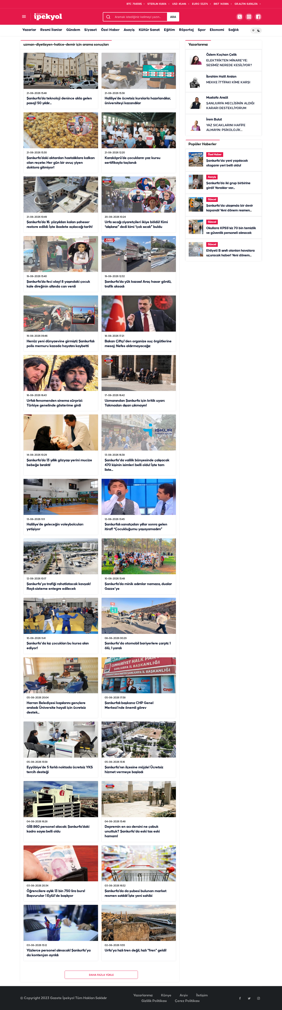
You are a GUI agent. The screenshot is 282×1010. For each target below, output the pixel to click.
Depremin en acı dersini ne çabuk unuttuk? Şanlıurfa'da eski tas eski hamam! (132, 831)
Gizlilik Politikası (154, 1001)
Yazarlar (29, 30)
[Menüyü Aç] (23, 16)
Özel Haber (110, 30)
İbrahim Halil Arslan (221, 76)
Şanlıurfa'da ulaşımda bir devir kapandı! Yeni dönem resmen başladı (229, 210)
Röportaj (186, 30)
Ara (173, 17)
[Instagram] (258, 998)
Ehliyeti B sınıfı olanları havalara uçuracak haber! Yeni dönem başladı (230, 255)
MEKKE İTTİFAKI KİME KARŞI (228, 82)
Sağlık (233, 30)
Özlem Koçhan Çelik (221, 55)
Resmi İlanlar (51, 30)
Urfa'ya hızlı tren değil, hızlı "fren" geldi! (135, 950)
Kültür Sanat (149, 30)
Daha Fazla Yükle (101, 974)
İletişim (202, 995)
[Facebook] (240, 998)
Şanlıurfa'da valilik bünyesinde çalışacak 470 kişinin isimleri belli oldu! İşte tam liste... (137, 465)
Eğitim (169, 30)
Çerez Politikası (187, 1001)
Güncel (212, 199)
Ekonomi (217, 30)
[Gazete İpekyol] (48, 16)
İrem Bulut (214, 119)
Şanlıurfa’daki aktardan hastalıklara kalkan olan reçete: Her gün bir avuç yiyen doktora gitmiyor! (61, 162)
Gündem (73, 30)
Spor (202, 30)
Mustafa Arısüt (217, 97)
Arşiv (184, 995)
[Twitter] (249, 998)
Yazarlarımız (143, 995)
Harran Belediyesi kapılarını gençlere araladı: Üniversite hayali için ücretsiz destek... (56, 707)
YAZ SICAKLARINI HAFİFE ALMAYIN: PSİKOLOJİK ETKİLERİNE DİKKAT (225, 130)
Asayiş (129, 30)
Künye (166, 995)
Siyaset (90, 30)
